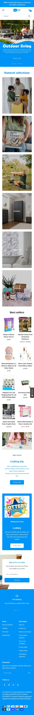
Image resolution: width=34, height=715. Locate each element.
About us (21, 625)
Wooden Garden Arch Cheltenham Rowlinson (25, 337)
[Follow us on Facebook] (4, 685)
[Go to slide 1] (14, 610)
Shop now (17, 57)
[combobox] (13, 16)
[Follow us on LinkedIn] (18, 685)
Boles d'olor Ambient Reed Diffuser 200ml (25, 365)
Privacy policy (23, 647)
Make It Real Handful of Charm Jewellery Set (25, 423)
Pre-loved (5, 632)
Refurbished (6, 635)
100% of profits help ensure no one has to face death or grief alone (17, 3)
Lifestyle (4, 628)
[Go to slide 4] (19, 610)
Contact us (22, 628)
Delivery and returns (25, 632)
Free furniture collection (23, 636)
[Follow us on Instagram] (9, 685)
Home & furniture (7, 625)
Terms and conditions (22, 642)
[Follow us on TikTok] (13, 685)
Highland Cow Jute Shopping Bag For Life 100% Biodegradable (8, 395)
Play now (17, 545)
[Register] (29, 673)
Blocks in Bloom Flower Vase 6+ (8, 336)
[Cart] (29, 10)
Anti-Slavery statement (22, 655)
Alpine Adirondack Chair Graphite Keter (9, 423)
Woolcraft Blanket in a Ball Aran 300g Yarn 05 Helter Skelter (8, 366)
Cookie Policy (23, 650)
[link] (17, 95)
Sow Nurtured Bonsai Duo (25, 394)
